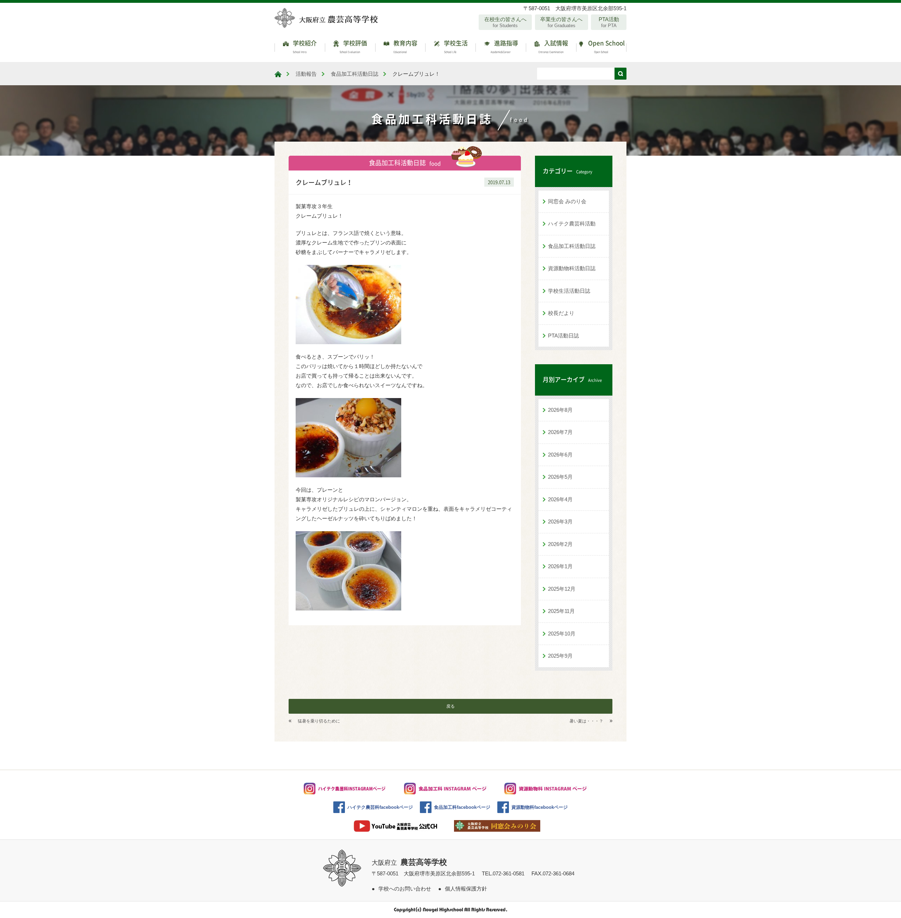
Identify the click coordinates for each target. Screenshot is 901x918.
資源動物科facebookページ (539, 807)
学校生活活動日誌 (569, 291)
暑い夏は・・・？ (586, 721)
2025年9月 (560, 656)
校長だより (561, 313)
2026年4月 (560, 499)
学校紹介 (304, 46)
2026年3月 (560, 522)
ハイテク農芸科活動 (572, 224)
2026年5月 (560, 477)
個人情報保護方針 (466, 889)
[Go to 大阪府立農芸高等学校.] (278, 74)
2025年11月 (561, 611)
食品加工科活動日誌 (572, 246)
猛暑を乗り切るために (319, 721)
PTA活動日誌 (563, 336)
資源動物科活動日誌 (572, 268)
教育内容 (404, 46)
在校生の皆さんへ (505, 22)
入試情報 (553, 46)
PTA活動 (609, 22)
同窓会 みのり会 (567, 201)
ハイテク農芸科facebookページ (380, 807)
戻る (450, 706)
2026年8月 (560, 410)
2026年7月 (560, 432)
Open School (606, 46)
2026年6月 (560, 455)
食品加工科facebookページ (462, 807)
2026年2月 (560, 544)
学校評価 (353, 46)
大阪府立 (409, 862)
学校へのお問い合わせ (404, 889)
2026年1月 (560, 566)
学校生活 (455, 46)
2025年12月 (561, 589)
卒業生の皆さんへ (561, 22)
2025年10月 (561, 634)
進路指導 (504, 46)
